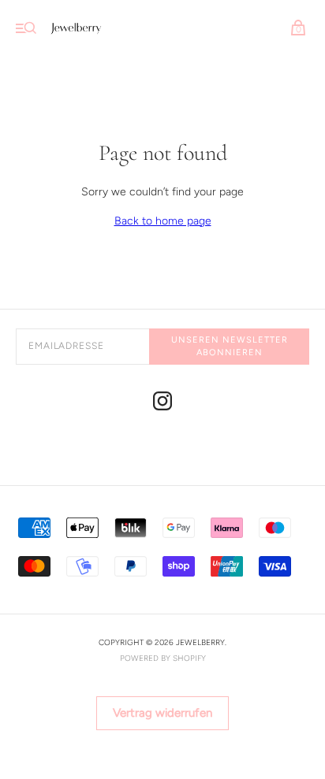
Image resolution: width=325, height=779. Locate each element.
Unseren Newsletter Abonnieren (229, 346)
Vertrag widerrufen (162, 713)
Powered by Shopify (163, 658)
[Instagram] (162, 403)
